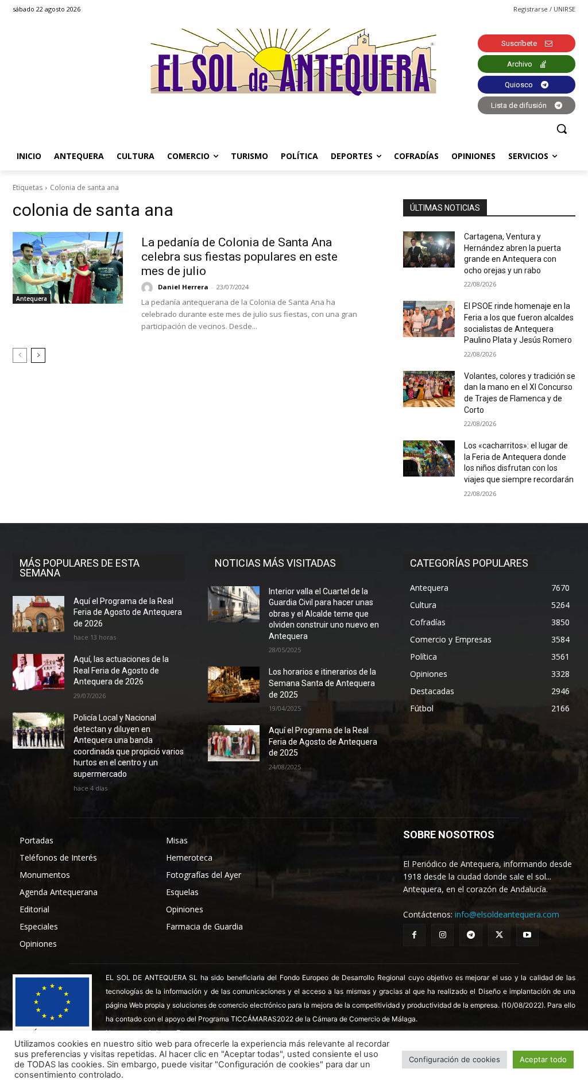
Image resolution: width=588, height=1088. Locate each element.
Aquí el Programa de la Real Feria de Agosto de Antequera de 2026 (128, 612)
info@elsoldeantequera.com (507, 914)
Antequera (31, 299)
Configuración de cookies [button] (454, 1059)
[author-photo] (148, 287)
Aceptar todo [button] (543, 1059)
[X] (499, 935)
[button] (561, 128)
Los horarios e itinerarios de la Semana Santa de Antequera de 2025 (322, 683)
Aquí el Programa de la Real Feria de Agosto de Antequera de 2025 (323, 741)
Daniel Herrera (183, 286)
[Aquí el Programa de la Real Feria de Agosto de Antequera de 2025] (234, 743)
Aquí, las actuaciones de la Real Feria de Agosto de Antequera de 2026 (121, 670)
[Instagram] (442, 935)
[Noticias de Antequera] (294, 62)
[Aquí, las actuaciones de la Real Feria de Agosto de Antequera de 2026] (38, 672)
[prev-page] (20, 355)
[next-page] (38, 355)
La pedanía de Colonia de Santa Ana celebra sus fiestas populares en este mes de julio (239, 256)
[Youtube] (527, 935)
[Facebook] (414, 935)
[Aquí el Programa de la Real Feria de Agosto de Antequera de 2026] (38, 614)
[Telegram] (470, 935)
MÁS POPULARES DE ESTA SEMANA (80, 568)
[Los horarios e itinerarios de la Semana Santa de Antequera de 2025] (234, 685)
